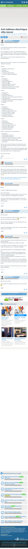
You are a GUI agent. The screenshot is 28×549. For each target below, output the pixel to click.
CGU (7, 543)
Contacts (3, 542)
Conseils (25, 5)
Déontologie (14, 543)
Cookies (14, 544)
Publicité (19, 543)
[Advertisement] (14, 410)
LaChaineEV (3, 535)
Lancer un (8, 294)
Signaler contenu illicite (10, 542)
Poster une (21, 294)
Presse (10, 543)
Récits (10, 6)
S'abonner (24, 37)
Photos (18, 5)
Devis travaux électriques (5, 318)
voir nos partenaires (9, 535)
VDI (8, 82)
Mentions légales (18, 542)
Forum (2, 5)
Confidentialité (24, 543)
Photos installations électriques (19, 339)
